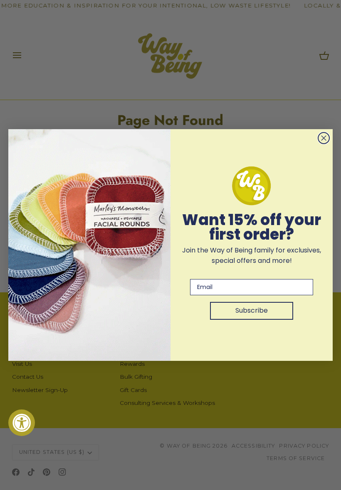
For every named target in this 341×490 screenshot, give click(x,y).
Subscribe (251, 310)
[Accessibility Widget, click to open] (21, 422)
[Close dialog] (323, 138)
